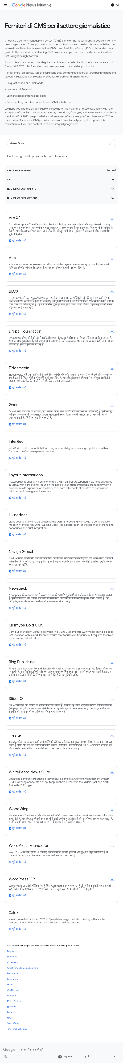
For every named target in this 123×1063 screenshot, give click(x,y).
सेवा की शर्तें (37, 1049)
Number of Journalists (61, 189)
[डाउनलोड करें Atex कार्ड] (112, 258)
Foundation (13, 973)
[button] (101, 1056)
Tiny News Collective (17, 1029)
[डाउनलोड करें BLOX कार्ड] (112, 291)
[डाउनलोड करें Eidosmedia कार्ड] (112, 368)
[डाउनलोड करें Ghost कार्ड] (112, 405)
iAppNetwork (13, 990)
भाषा (61, 179)
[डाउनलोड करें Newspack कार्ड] (112, 589)
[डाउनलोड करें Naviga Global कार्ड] (112, 552)
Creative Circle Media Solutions (22, 968)
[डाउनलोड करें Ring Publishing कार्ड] (112, 662)
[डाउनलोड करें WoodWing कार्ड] (112, 809)
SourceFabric (13, 1023)
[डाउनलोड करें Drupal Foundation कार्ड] (112, 331)
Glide (9, 984)
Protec (10, 1012)
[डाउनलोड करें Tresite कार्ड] (112, 735)
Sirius (9, 1018)
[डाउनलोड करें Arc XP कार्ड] (112, 218)
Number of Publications (61, 198)
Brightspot (12, 951)
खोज (110, 143)
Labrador (11, 995)
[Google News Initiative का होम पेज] (31, 5)
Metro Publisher (14, 1001)
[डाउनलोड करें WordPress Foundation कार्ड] (112, 846)
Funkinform (12, 979)
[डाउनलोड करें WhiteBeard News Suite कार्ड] (112, 772)
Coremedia (12, 962)
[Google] (9, 1050)
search (118, 5)
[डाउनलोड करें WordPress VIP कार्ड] (112, 879)
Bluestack (12, 957)
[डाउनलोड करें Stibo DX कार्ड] (112, 699)
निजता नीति (26, 1049)
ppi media (11, 1006)
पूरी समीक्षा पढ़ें (17, 240)
